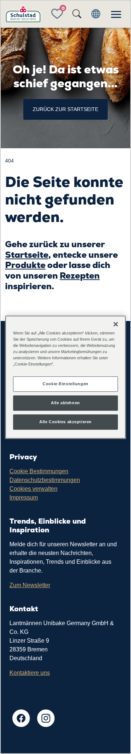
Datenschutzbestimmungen (44, 480)
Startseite (26, 254)
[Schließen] (116, 324)
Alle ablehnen (65, 403)
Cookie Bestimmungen (38, 471)
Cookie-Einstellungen (65, 384)
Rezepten (80, 275)
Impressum (23, 497)
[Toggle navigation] (116, 14)
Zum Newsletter (29, 585)
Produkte (25, 265)
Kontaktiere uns (29, 673)
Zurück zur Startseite (65, 109)
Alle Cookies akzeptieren (65, 422)
